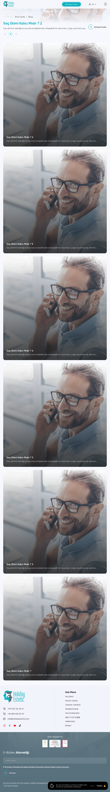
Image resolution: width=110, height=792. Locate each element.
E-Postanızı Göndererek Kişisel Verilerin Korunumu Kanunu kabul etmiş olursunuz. (36, 767)
